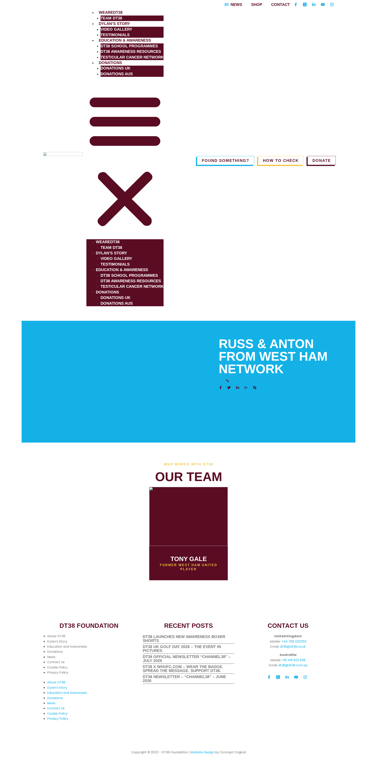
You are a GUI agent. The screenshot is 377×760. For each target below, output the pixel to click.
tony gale (188, 558)
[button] (125, 160)
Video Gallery (116, 29)
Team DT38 (111, 18)
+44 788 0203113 (293, 641)
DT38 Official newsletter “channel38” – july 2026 (187, 659)
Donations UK (115, 68)
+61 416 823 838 (294, 660)
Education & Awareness (125, 40)
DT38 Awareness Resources (131, 51)
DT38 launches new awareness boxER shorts (184, 638)
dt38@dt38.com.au (292, 665)
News (51, 657)
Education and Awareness (67, 646)
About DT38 (56, 636)
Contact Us (56, 662)
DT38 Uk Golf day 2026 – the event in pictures (182, 648)
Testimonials (115, 35)
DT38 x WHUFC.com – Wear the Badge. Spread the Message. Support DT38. (183, 669)
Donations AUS (117, 74)
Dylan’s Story (114, 23)
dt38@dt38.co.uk (293, 646)
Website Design (202, 752)
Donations (110, 63)
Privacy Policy (57, 672)
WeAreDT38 (111, 12)
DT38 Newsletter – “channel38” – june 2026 (184, 679)
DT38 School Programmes (129, 46)
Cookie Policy (57, 667)
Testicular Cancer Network (132, 57)
